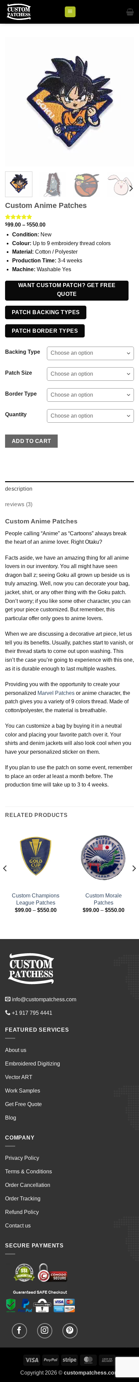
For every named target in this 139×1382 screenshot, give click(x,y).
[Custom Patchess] (32, 12)
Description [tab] (19, 489)
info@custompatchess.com (44, 999)
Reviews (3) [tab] (19, 504)
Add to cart (31, 441)
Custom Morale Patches (103, 899)
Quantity (16, 414)
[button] (70, 12)
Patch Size (18, 373)
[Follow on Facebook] (19, 1330)
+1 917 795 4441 (32, 1013)
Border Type (21, 394)
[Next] (123, 102)
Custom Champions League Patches (35, 899)
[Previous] (16, 102)
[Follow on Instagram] (44, 1330)
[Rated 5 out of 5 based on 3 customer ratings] (69, 216)
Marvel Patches (56, 693)
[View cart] (130, 11)
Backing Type (22, 352)
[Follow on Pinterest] (70, 1330)
